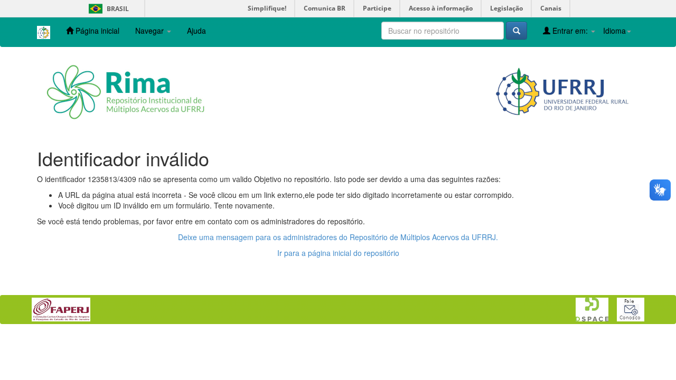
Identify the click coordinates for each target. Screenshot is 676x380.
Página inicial (96, 30)
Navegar (150, 30)
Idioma (614, 30)
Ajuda (196, 30)
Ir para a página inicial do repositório (338, 253)
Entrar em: (570, 30)
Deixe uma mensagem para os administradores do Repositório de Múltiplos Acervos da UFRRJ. (338, 237)
